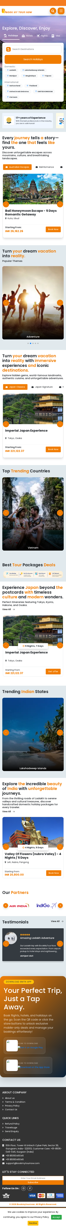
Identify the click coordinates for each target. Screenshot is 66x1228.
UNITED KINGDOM (45, 91)
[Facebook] (29, 1188)
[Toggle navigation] (61, 10)
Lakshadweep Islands (34, 70)
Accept (56, 1217)
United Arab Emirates (19, 91)
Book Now (53, 229)
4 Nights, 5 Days (34, 847)
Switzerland (14, 86)
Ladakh (12, 70)
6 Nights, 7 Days (34, 645)
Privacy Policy (41, 1217)
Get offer (53, 671)
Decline (33, 1223)
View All (6, 609)
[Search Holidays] (53, 11)
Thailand (33, 86)
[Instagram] (23, 1188)
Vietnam (13, 97)
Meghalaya (30, 76)
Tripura (48, 76)
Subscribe (33, 1182)
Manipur (13, 76)
